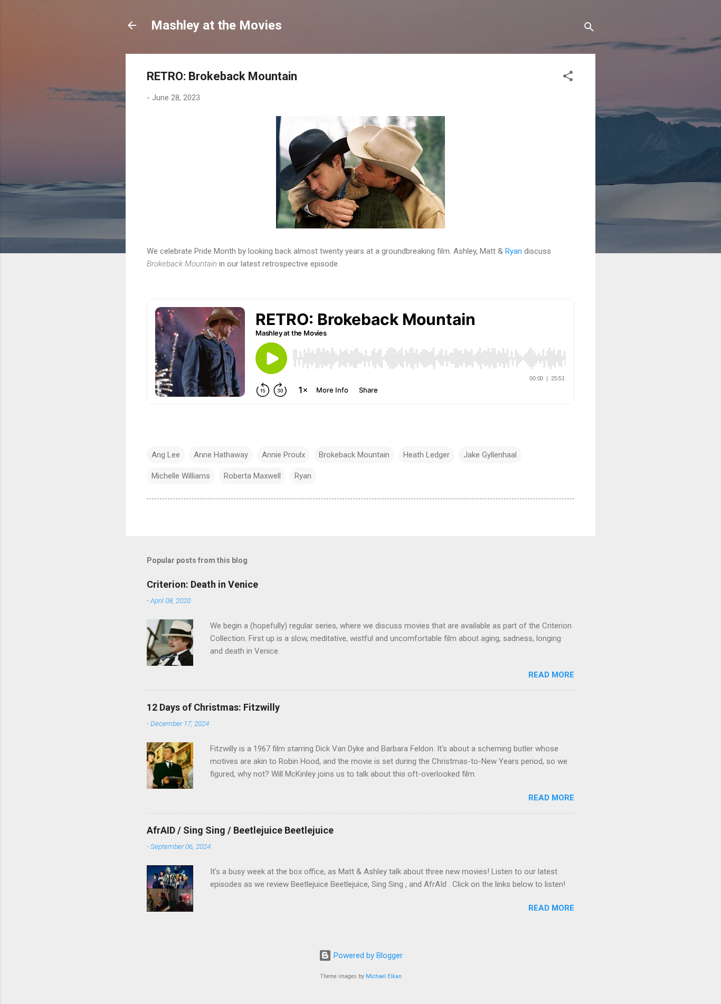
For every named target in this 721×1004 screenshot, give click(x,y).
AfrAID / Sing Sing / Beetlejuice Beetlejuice (240, 830)
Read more (551, 675)
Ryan (513, 251)
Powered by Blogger (367, 955)
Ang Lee (165, 455)
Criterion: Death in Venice (202, 584)
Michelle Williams (180, 476)
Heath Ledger (426, 455)
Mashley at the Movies (216, 25)
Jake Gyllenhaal (490, 455)
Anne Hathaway (221, 455)
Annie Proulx (283, 455)
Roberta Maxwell (252, 476)
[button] (568, 78)
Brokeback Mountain (354, 455)
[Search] (589, 29)
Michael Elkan (384, 976)
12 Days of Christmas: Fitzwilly (213, 707)
